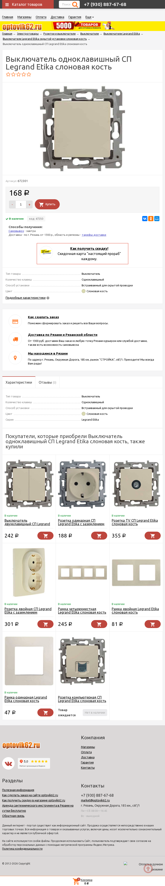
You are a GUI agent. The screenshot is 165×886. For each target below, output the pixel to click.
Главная (7, 17)
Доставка (57, 17)
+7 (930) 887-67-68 (105, 4)
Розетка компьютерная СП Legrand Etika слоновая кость (82, 699)
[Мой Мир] (156, 218)
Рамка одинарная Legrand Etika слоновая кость (26, 699)
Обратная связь (13, 816)
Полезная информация (18, 790)
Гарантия (75, 17)
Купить (50, 204)
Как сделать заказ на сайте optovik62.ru (30, 795)
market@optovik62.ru (95, 800)
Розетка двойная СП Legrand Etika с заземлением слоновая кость (28, 612)
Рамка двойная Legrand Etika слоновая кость (135, 610)
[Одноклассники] (150, 218)
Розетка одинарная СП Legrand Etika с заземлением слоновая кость (81, 524)
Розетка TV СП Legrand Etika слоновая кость (135, 522)
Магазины (24, 17)
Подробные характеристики (26, 297)
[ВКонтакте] (144, 218)
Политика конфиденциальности (22, 848)
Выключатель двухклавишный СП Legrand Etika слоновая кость (27, 524)
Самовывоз (16, 230)
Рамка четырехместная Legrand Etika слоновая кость (82, 610)
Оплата (41, 17)
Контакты (88, 767)
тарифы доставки (94, 234)
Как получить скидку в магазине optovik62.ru (33, 800)
